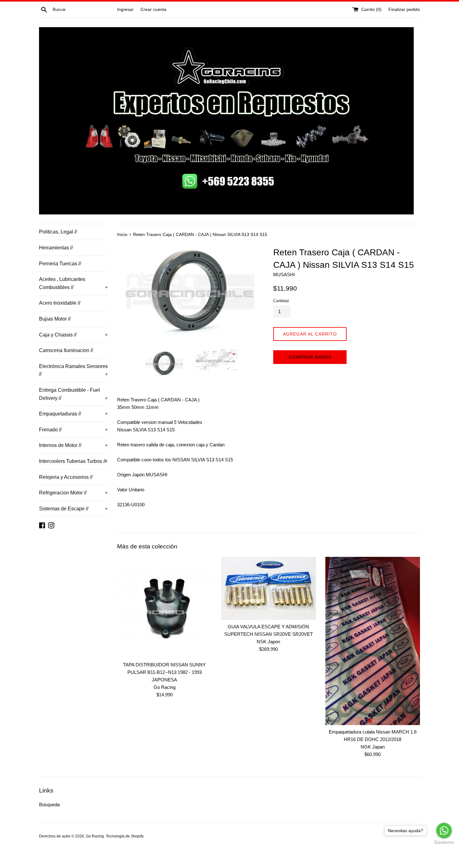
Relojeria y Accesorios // (65, 477)
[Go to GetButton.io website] (444, 843)
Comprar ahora (310, 357)
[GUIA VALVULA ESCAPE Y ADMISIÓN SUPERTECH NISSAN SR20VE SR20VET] (268, 588)
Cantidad (281, 301)
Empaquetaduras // (73, 413)
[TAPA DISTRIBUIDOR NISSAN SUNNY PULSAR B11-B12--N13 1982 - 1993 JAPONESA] (164, 607)
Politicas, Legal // (58, 231)
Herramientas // (56, 247)
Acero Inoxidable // (59, 303)
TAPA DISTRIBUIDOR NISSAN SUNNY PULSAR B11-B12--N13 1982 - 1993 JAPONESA (164, 672)
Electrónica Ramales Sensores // (73, 370)
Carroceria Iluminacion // (66, 350)
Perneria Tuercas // (60, 263)
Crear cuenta (153, 9)
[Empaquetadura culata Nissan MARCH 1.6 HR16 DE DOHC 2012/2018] (372, 641)
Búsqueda (49, 804)
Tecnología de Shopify (125, 836)
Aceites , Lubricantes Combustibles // (73, 283)
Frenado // (73, 429)
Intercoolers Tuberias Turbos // (73, 461)
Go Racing (95, 836)
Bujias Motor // (55, 318)
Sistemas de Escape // (73, 508)
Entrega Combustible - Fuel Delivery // (73, 394)
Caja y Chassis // (73, 334)
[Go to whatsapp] (444, 830)
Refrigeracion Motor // (73, 492)
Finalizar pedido (404, 9)
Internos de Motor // (73, 445)
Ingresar (125, 9)
